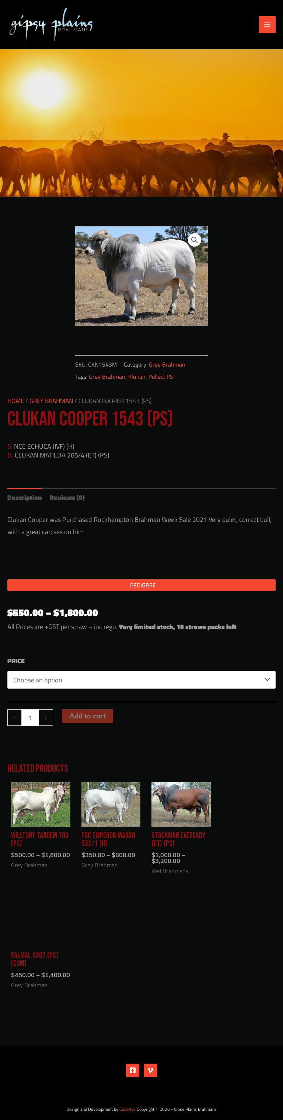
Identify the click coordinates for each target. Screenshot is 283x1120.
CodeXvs (127, 1109)
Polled (156, 376)
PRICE (16, 661)
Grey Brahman (167, 364)
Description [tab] (24, 497)
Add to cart (87, 716)
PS (170, 376)
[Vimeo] (150, 1070)
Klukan (137, 376)
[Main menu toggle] (267, 24)
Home (15, 401)
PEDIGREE (143, 585)
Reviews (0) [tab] (67, 497)
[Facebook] (132, 1070)
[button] (194, 240)
